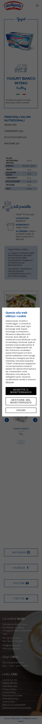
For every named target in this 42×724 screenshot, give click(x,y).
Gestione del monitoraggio (21, 401)
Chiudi (21, 410)
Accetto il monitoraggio (21, 390)
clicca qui (10, 382)
